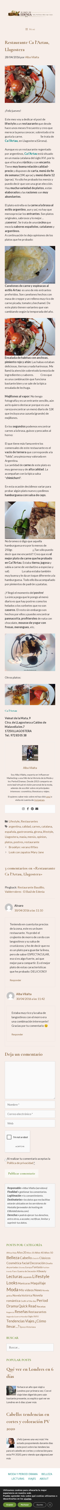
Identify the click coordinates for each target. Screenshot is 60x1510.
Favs (14, 1271)
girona (38, 831)
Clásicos (45, 1258)
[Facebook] (27, 808)
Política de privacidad (20, 1163)
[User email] (36, 808)
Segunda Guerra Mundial (17, 1316)
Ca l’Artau (30, 153)
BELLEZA (46, 1474)
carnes (36, 826)
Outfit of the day (28, 1301)
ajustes (27, 1498)
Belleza (12, 1257)
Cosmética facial (17, 1263)
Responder (15, 980)
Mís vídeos (26, 1290)
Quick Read (27, 1306)
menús (32, 836)
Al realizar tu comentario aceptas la (28, 1161)
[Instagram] (23, 808)
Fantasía (37, 1267)
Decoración (37, 1263)
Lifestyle (14, 821)
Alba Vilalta (24, 994)
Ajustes (39, 1504)
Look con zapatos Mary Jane (26, 852)
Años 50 (48, 1252)
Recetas (41, 1306)
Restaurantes (29, 821)
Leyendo (27, 1277)
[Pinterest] (32, 808)
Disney (22, 1267)
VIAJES (32, 1478)
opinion (41, 836)
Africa (9, 1252)
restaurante (31, 842)
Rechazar (25, 1504)
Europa (28, 1267)
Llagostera (11, 836)
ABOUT (44, 1478)
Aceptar (9, 1504)
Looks (12, 1282)
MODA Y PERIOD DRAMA (23, 1474)
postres (18, 842)
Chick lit (35, 1258)
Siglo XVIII (33, 1316)
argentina (15, 826)
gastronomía (25, 831)
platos (8, 842)
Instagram (39, 800)
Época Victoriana (28, 1327)
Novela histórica (22, 1295)
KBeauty (41, 1271)
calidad (26, 826)
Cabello (26, 1258)
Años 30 (30, 1252)
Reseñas (21, 1311)
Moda (12, 1289)
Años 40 (39, 1252)
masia (22, 836)
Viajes (29, 1321)
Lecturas (14, 1276)
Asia (14, 1252)
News (38, 1290)
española (10, 831)
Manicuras (24, 1283)
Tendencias (15, 1321)
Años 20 (21, 1252)
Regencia (10, 1312)
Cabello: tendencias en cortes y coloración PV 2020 (28, 1421)
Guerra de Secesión (26, 1271)
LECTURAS (18, 1478)
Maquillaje (38, 1283)
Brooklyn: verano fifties (23, 847)
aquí (48, 796)
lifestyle (48, 831)
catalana (46, 826)
